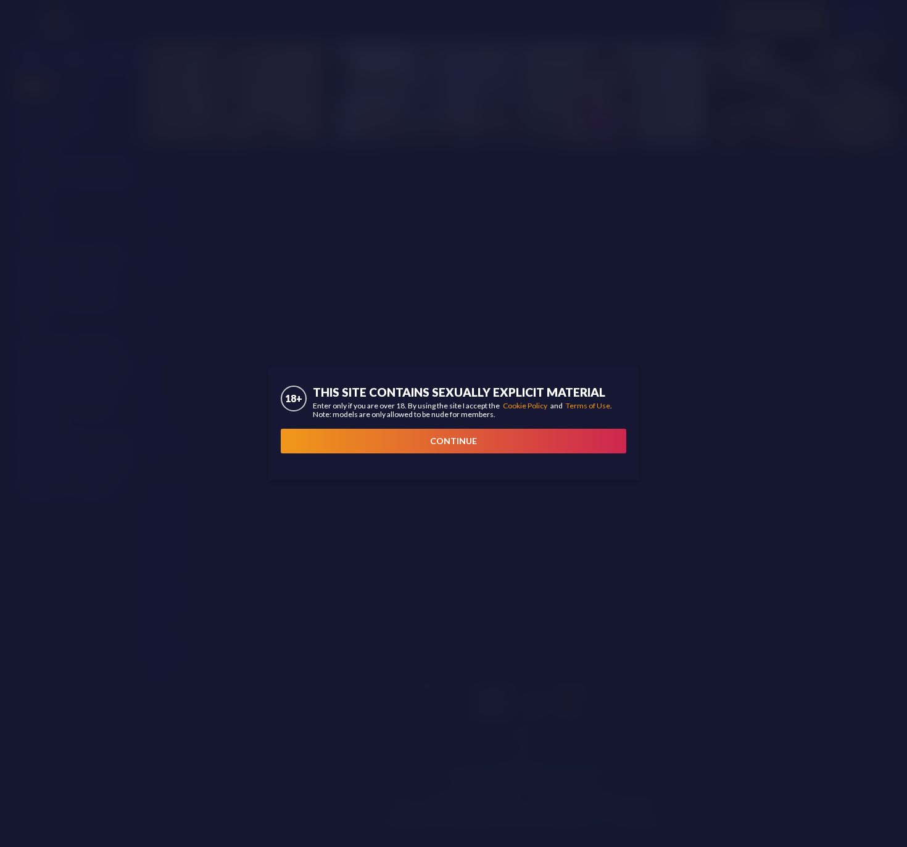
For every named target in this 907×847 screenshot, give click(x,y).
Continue (453, 441)
